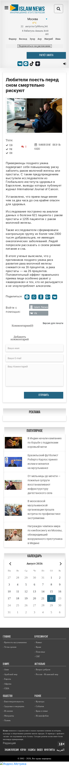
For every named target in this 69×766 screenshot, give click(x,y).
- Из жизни (8, 711)
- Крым (37, 647)
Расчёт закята (46, 55)
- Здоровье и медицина (13, 706)
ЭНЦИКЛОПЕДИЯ (12, 750)
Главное (7, 636)
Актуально (39, 664)
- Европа (7, 679)
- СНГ (37, 656)
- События (39, 706)
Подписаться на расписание (35, 46)
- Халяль (7, 720)
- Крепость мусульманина (15, 642)
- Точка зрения (9, 647)
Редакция (9, 743)
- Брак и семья (41, 711)
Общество (7, 696)
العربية (60, 750)
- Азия (6, 669)
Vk (35, 313)
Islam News (41, 307)
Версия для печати (53, 323)
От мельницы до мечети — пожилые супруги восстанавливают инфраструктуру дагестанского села (44, 485)
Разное (37, 696)
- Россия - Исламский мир (46, 674)
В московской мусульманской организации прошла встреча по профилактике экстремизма (44, 510)
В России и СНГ (41, 636)
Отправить (44, 395)
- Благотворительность (13, 701)
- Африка (7, 684)
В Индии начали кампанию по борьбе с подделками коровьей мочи (45, 442)
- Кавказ (38, 642)
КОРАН (23, 750)
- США (6, 688)
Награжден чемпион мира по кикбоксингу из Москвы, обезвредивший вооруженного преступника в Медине (45, 535)
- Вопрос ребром (42, 669)
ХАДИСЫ (31, 750)
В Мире (6, 664)
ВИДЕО (40, 750)
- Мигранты (8, 716)
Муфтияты (49, 750)
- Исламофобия (41, 716)
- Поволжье (39, 652)
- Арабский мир (10, 674)
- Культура (39, 701)
